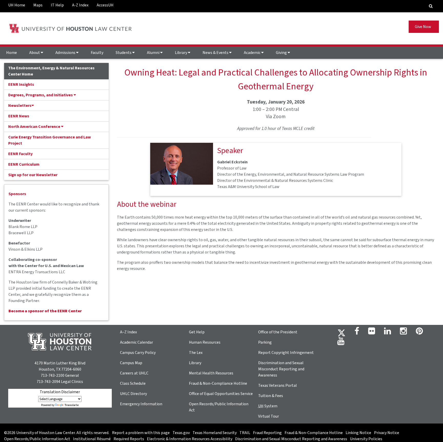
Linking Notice (358, 433)
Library (181, 52)
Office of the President (277, 332)
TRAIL (244, 433)
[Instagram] (403, 332)
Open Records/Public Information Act (37, 439)
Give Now (424, 27)
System (267, 406)
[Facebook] (356, 332)
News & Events (216, 52)
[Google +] (371, 332)
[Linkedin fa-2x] (387, 332)
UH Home (16, 5)
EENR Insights (21, 84)
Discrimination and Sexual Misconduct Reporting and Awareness (281, 369)
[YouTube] (340, 342)
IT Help (57, 5)
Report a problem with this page (141, 433)
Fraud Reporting (267, 433)
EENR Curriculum (23, 164)
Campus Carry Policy (138, 352)
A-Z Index (80, 5)
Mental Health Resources (211, 373)
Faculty (97, 52)
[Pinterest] (419, 332)
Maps (38, 5)
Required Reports (129, 439)
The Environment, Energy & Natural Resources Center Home (51, 71)
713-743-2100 (52, 375)
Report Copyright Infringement (286, 352)
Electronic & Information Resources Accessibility (189, 439)
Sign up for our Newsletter (32, 175)
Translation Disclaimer (60, 392)
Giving (282, 52)
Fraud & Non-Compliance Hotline (218, 383)
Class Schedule (133, 383)
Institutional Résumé (92, 439)
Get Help (197, 332)
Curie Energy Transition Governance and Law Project (49, 140)
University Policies (366, 439)
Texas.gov (181, 433)
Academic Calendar (136, 342)
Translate (71, 405)
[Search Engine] (431, 6)
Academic (252, 52)
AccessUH (105, 5)
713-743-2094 (48, 381)
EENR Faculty (20, 154)
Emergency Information (141, 404)
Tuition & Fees (270, 396)
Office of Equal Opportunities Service (221, 394)
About (35, 52)
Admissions (65, 52)
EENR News (18, 116)
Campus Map (131, 363)
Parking (265, 342)
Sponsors (17, 194)
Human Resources (204, 342)
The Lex (196, 352)
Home (11, 52)
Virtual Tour (268, 416)
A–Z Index (128, 332)
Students (124, 52)
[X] (341, 332)
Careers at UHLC (134, 373)
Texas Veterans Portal (277, 385)
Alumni (153, 52)
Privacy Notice (386, 433)
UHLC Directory (133, 394)
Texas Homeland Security (215, 433)
